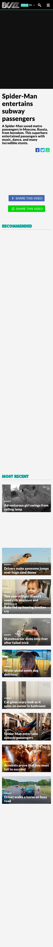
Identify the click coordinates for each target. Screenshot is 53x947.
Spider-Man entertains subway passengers (21, 736)
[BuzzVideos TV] (15, 5)
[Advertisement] (26, 182)
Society (7, 501)
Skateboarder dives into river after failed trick (26, 641)
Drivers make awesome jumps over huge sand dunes (26, 570)
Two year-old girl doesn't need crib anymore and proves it (22, 600)
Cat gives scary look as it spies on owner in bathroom (25, 704)
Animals (8, 667)
